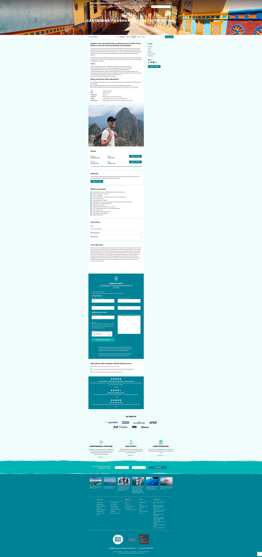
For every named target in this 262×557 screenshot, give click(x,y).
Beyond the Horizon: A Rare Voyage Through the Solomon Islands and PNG (152, 488)
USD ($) (134, 36)
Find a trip (93, 6)
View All (98, 514)
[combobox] (162, 6)
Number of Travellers (97, 314)
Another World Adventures (105, 3)
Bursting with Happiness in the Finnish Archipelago (109, 487)
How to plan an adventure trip (158, 503)
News (140, 504)
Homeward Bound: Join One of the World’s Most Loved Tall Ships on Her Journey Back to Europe (124, 488)
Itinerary (150, 52)
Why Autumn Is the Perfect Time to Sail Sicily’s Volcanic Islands (166, 488)
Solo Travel (141, 507)
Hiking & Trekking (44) (101, 506)
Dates (149, 50)
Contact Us (127, 504)
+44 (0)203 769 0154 (145, 548)
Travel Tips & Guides (143, 511)
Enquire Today (135, 156)
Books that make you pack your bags (158, 522)
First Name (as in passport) (98, 298)
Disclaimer (126, 551)
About (127, 6)
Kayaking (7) (99, 507)
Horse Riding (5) (114, 506)
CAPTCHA (94, 330)
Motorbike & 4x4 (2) (101, 509)
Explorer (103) (114, 504)
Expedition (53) (100, 504)
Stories (140, 509)
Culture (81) (99, 502)
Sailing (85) (113, 511)
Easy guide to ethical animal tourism (159, 525)
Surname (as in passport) (124, 298)
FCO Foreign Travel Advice (130, 509)
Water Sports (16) (100, 513)
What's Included (151, 53)
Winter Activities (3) (115, 513)
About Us (127, 502)
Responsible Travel (143, 506)
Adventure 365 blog (116, 6)
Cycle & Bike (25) (114, 502)
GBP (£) (128, 36)
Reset (143, 36)
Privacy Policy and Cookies (143, 551)
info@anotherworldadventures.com (122, 548)
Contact (135, 6)
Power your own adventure (159, 527)
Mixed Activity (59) (115, 507)
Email (119, 305)
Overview (150, 46)
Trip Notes (150, 55)
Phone (93, 305)
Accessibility (133, 551)
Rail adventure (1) (100, 511)
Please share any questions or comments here (129, 314)
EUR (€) (139, 36)
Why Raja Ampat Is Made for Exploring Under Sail (96, 487)
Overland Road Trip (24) (116, 509)
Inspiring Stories (142, 502)
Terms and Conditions (129, 506)
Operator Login (128, 507)
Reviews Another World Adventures (158, 515)
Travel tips (103, 6)
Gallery (149, 48)
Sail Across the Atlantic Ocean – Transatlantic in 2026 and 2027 (158, 507)
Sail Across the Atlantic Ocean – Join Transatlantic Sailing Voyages (159, 519)
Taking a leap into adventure (159, 509)
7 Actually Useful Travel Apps (158, 512)
